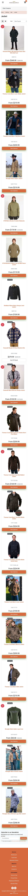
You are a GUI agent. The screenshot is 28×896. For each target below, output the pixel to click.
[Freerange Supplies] (14, 2)
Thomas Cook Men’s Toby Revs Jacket (14, 136)
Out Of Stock (14, 360)
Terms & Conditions (15, 841)
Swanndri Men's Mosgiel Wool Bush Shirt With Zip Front (14, 52)
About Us (14, 866)
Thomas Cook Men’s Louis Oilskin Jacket (14, 94)
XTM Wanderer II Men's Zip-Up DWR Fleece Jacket (14, 264)
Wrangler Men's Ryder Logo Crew (14, 729)
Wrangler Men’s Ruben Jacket (14, 178)
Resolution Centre (14, 860)
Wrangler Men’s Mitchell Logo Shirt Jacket (14, 814)
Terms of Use (14, 875)
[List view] (5, 21)
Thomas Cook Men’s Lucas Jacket (14, 602)
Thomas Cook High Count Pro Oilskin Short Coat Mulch (14, 433)
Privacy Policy (22, 841)
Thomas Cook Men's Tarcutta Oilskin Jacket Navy (14, 560)
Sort (11, 21)
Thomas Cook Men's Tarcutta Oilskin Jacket (14, 518)
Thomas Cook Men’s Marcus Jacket (14, 644)
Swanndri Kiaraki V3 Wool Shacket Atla (14, 348)
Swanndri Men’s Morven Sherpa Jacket (14, 390)
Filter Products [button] (7, 8)
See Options (14, 63)
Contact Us (14, 869)
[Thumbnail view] (2, 21)
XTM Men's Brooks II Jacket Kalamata (14, 221)
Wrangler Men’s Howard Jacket (14, 771)
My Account (14, 854)
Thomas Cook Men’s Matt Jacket (14, 686)
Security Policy (14, 883)
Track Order (14, 857)
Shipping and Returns (14, 880)
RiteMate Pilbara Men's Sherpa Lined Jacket (14, 306)
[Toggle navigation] (3, 2)
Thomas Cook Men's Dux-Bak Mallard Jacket (14, 475)
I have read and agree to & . (14, 841)
